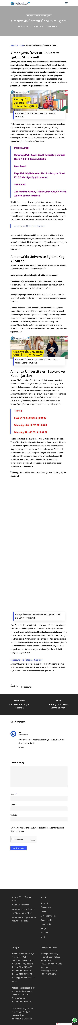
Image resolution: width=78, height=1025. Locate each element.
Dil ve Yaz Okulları (48, 916)
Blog (22, 45)
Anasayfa (14, 45)
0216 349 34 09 (25, 967)
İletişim (44, 928)
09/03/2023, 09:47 (23, 734)
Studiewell (24, 26)
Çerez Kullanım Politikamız (23, 909)
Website (13, 815)
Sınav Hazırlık (46, 920)
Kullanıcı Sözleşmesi (20, 905)
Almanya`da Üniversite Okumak (29, 225)
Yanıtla (22, 747)
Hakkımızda (46, 924)
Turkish (60, 1024)
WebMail (44, 933)
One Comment (53, 26)
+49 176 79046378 (48, 974)
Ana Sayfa (45, 903)
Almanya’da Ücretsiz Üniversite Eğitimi (39, 16)
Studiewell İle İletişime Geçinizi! (26, 659)
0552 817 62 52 (25, 971)
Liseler (43, 912)
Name (13, 794)
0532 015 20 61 (25, 974)
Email (13, 805)
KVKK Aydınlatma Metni (22, 913)
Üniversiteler (46, 907)
